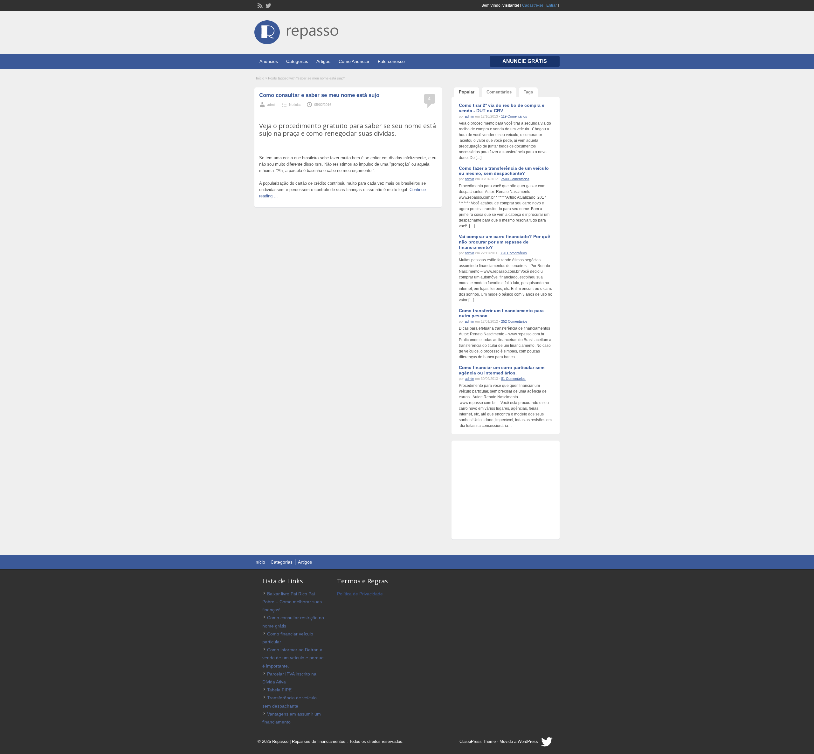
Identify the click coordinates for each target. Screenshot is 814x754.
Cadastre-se (532, 5)
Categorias (297, 61)
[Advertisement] (348, 114)
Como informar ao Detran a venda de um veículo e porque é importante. (293, 657)
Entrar (551, 5)
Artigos (323, 61)
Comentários (499, 92)
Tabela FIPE (279, 689)
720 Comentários (513, 253)
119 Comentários (514, 116)
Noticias (295, 104)
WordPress (528, 741)
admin (271, 104)
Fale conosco (391, 61)
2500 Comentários (515, 179)
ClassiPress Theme (477, 741)
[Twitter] (267, 5)
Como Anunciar (354, 61)
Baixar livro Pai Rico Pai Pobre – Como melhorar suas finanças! (292, 601)
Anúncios (268, 61)
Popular (466, 92)
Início (260, 78)
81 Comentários (513, 378)
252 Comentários (514, 321)
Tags (528, 92)
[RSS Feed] (259, 5)
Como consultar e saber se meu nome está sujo (319, 95)
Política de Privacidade (360, 593)
